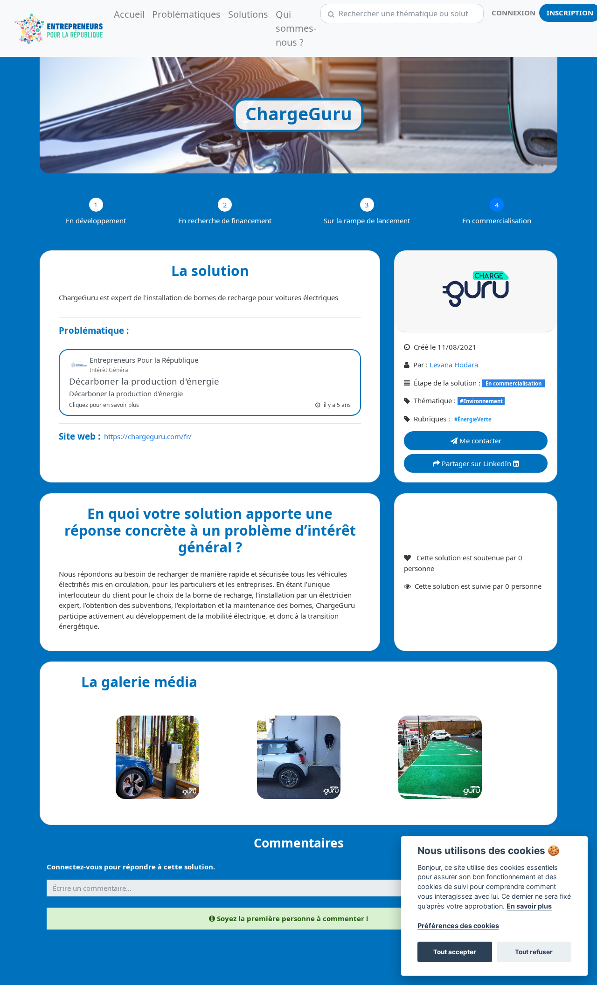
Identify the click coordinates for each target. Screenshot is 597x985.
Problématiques (186, 14)
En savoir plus (529, 906)
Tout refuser (534, 952)
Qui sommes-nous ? (296, 28)
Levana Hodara (454, 364)
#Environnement (481, 401)
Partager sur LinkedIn (476, 463)
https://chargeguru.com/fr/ (148, 436)
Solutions (248, 14)
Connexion (513, 12)
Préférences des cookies (458, 926)
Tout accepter (454, 952)
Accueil (129, 14)
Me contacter (479, 440)
